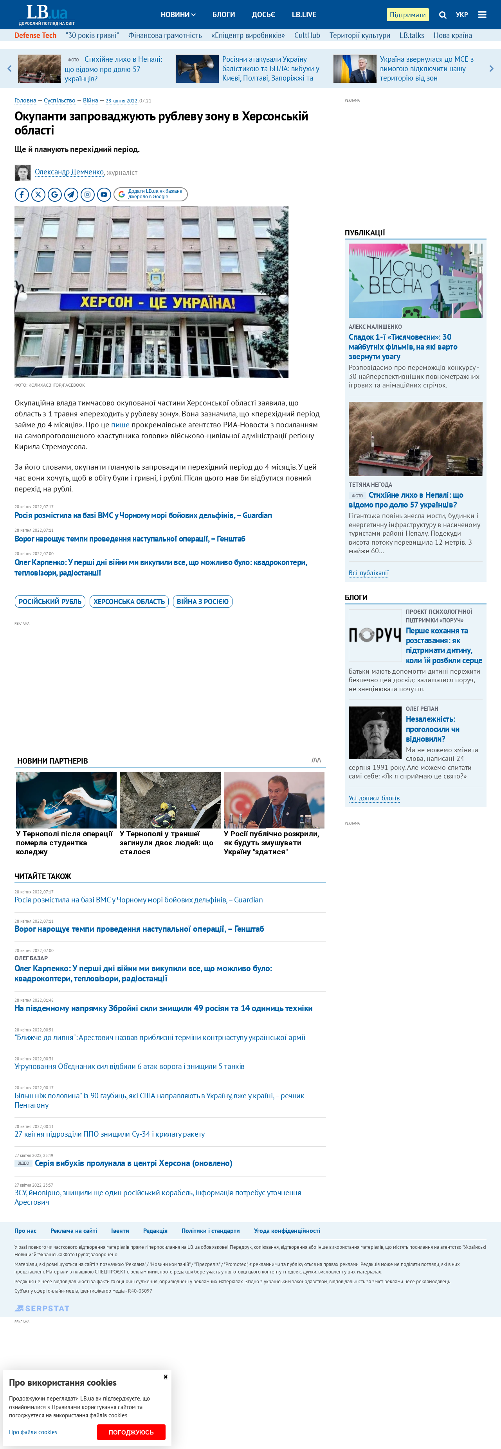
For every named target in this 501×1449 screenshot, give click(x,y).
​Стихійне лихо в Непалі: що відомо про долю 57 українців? (113, 68)
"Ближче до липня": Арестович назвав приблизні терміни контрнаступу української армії (159, 1037)
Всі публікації (369, 572)
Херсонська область (129, 601)
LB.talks (412, 35)
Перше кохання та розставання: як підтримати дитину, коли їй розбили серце (444, 645)
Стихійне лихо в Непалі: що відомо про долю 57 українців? (406, 500)
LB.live (304, 14)
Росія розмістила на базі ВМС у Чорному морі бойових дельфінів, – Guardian (143, 515)
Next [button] (491, 68)
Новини (175, 14)
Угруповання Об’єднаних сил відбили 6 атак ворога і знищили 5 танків (129, 1066)
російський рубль (50, 601)
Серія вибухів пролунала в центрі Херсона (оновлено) (125, 1162)
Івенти (120, 1230)
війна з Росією (203, 601)
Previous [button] (9, 68)
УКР (462, 14)
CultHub (307, 35)
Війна (90, 100)
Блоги (224, 14)
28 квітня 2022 (121, 100)
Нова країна (453, 35)
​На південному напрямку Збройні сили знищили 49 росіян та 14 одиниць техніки (163, 1007)
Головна (25, 100)
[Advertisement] (170, 682)
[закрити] (166, 1377)
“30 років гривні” (92, 35)
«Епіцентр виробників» (248, 35)
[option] (93, 68)
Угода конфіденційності (287, 1230)
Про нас (25, 1230)
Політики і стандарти (211, 1230)
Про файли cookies (33, 1432)
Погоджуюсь (131, 1432)
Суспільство (60, 100)
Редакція (155, 1230)
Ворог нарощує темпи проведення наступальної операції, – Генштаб (129, 538)
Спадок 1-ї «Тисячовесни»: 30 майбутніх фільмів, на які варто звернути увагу (403, 347)
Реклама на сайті (73, 1230)
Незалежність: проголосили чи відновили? (433, 729)
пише (120, 425)
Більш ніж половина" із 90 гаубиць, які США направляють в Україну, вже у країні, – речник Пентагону (159, 1100)
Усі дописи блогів (374, 798)
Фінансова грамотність (165, 35)
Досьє (263, 14)
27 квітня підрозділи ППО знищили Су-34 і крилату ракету (109, 1134)
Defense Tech (35, 35)
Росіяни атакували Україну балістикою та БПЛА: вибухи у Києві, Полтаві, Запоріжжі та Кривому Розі (270, 73)
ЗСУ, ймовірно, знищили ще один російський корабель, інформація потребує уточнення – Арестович (160, 1197)
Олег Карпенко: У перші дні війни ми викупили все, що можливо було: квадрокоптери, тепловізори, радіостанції (160, 567)
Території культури (360, 35)
